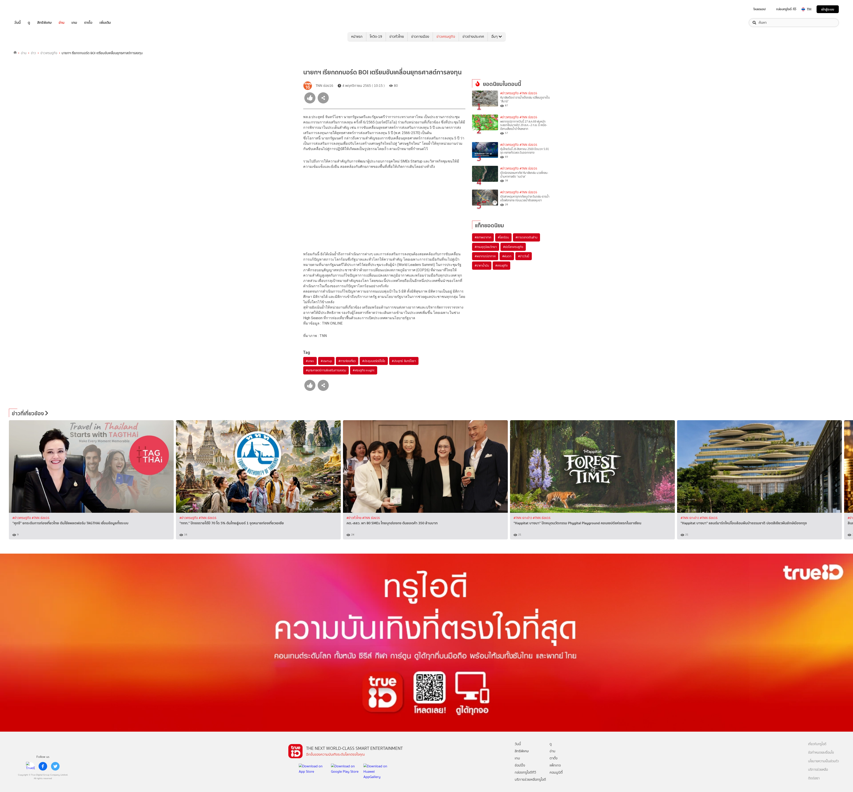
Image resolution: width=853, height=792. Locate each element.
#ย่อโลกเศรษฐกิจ (513, 247)
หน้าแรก (357, 36)
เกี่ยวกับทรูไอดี (817, 744)
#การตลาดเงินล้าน (526, 237)
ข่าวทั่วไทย (396, 36)
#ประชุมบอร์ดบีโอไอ (373, 361)
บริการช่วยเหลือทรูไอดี (530, 779)
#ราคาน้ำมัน (482, 265)
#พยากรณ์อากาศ (485, 256)
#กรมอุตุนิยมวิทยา (485, 247)
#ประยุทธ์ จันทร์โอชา (404, 361)
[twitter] (55, 766)
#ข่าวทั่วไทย (354, 518)
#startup (326, 361)
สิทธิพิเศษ (44, 22)
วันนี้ (17, 22)
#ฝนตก (506, 256)
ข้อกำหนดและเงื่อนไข (821, 752)
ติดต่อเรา (814, 778)
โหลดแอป (759, 9)
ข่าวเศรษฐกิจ (445, 36)
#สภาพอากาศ (483, 237)
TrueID (27, 9)
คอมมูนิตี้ (556, 772)
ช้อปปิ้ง (520, 765)
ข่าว (33, 53)
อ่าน (61, 22)
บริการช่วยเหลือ (818, 769)
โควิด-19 (376, 36)
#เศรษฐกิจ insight (364, 370)
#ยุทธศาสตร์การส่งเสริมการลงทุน (326, 370)
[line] (30, 766)
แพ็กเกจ (555, 765)
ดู (29, 22)
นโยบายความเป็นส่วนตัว (823, 761)
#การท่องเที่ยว (347, 361)
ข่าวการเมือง (420, 36)
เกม (74, 22)
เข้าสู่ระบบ (827, 9)
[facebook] (42, 766)
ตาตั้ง (88, 22)
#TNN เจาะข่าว (523, 518)
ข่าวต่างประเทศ (473, 36)
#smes (310, 361)
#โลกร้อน (503, 237)
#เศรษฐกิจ (501, 265)
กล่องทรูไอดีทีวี (525, 772)
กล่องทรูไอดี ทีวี (786, 9)
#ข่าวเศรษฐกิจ (509, 93)
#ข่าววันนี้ (523, 256)
